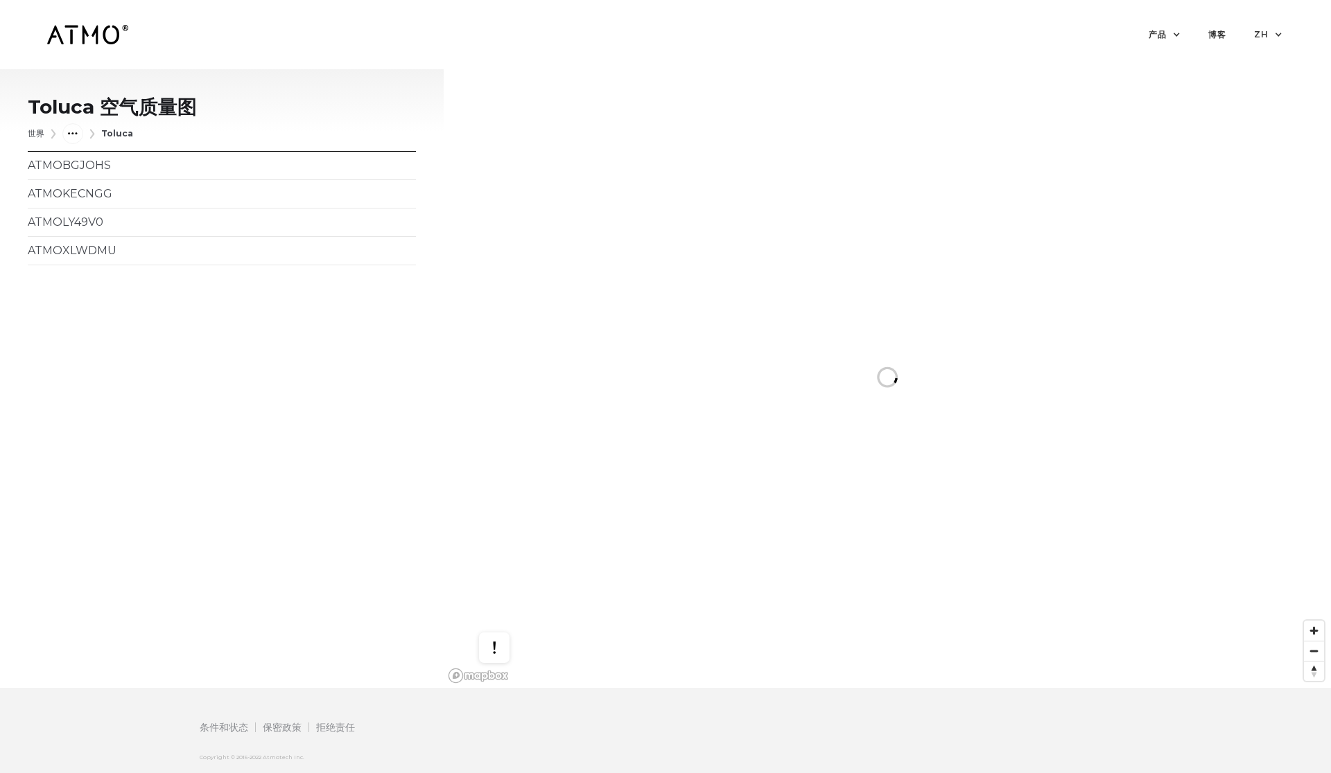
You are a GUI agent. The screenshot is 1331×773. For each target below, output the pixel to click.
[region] (887, 378)
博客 (1217, 34)
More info (507, 603)
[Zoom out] (1314, 651)
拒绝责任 (335, 727)
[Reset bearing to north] (1314, 671)
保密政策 (282, 727)
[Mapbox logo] (478, 676)
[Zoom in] (1314, 631)
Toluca (117, 133)
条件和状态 (224, 727)
